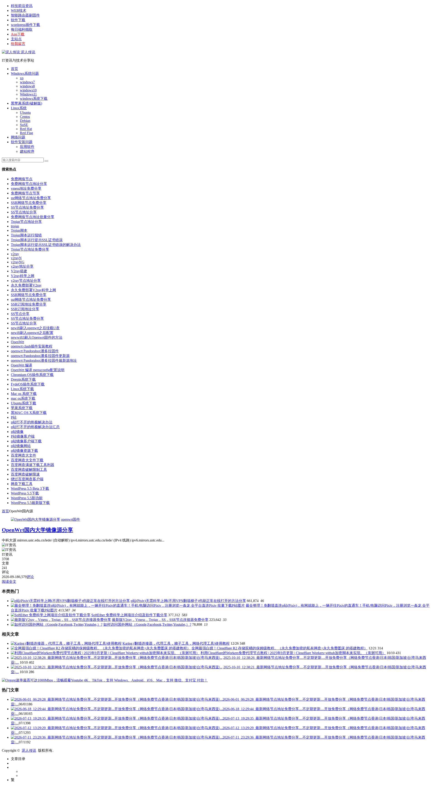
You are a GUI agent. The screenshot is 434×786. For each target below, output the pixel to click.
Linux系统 (19, 108)
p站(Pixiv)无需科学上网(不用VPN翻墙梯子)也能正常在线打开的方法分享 (188, 601)
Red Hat (26, 129)
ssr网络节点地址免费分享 (31, 198)
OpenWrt (17, 342)
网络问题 (18, 137)
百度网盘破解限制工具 (29, 469)
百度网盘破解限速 (25, 474)
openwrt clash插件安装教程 (31, 346)
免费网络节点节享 (25, 193)
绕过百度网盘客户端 (27, 479)
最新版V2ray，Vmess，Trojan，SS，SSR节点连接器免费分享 (160, 620)
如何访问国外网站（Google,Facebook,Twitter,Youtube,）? (147, 624)
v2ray (15, 254)
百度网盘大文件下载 (27, 460)
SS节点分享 (20, 314)
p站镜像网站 (21, 446)
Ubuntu (25, 112)
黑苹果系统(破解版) (26, 103)
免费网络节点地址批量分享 (32, 217)
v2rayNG (17, 262)
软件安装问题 (22, 142)
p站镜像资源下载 (24, 450)
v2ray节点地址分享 (26, 280)
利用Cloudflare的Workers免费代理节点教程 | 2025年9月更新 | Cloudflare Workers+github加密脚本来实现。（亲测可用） (293, 653)
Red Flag (26, 133)
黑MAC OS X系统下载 (29, 413)
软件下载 (18, 20)
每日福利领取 (22, 29)
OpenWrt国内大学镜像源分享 (37, 530)
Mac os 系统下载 (24, 394)
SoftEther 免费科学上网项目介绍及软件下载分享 (129, 615)
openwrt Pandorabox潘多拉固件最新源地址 (44, 360)
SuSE (24, 125)
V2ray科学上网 (22, 276)
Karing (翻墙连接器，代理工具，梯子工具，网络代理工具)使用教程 (176, 643)
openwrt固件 (70, 519)
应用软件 (27, 147)
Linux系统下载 (22, 389)
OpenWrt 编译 (21, 365)
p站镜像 (17, 432)
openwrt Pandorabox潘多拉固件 (35, 351)
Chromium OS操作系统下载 (32, 375)
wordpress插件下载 (25, 25)
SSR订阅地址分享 (25, 309)
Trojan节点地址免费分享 (30, 249)
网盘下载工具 (22, 484)
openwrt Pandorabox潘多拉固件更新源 (40, 356)
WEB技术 (18, 10)
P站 (14, 417)
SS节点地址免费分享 (27, 207)
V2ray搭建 (19, 271)
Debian (25, 121)
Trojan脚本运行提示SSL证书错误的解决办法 (46, 245)
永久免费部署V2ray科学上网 (33, 290)
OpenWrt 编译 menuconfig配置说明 (37, 370)
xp (22, 78)
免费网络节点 (22, 179)
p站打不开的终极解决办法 (31, 422)
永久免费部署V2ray (26, 285)
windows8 (27, 86)
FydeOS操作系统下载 (28, 384)
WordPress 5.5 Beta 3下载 (30, 488)
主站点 (16, 39)
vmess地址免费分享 (26, 188)
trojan (15, 226)
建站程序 (27, 151)
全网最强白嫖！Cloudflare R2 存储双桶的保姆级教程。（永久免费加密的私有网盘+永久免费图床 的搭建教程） (279, 648)
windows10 (28, 90)
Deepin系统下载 (23, 379)
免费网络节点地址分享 (29, 184)
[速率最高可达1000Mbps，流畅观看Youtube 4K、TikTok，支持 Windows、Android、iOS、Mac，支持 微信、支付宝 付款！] (105, 680)
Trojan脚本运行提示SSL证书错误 (37, 240)
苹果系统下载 (22, 408)
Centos (25, 117)
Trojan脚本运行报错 (26, 235)
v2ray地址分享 (22, 266)
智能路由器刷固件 (25, 15)
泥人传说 (27, 52)
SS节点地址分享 (24, 212)
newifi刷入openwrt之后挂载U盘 (35, 328)
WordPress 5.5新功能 (26, 498)
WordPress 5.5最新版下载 (30, 503)
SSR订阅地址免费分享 (28, 304)
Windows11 (28, 94)
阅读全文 (9, 581)
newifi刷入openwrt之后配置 (32, 333)
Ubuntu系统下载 (23, 403)
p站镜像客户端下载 (26, 441)
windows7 (27, 82)
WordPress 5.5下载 (25, 493)
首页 (14, 69)
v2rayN (16, 258)
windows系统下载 (33, 98)
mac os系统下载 (23, 398)
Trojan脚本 (19, 230)
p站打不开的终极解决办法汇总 (35, 427)
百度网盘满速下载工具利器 (32, 465)
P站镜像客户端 (23, 436)
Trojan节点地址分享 (26, 222)
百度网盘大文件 (23, 455)
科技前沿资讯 (22, 6)
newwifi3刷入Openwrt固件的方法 (36, 337)
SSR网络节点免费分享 (28, 203)
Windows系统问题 (25, 73)
